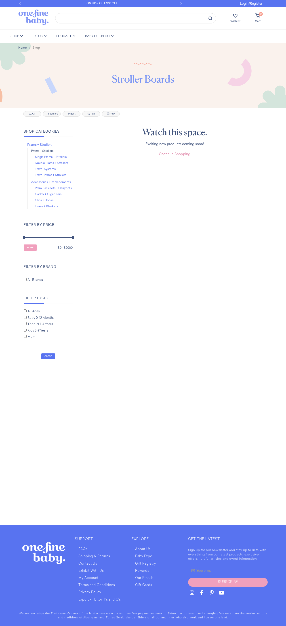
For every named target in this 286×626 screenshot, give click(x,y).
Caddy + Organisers (48, 194)
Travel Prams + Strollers (50, 175)
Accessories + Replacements (51, 182)
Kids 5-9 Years (37, 330)
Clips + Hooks (44, 200)
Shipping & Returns (94, 556)
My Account (88, 578)
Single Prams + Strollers (51, 157)
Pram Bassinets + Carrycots (53, 188)
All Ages (33, 311)
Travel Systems (45, 169)
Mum (31, 337)
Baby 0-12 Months (40, 318)
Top (92, 114)
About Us (143, 549)
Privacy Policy (89, 592)
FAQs (83, 549)
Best (73, 114)
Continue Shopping (174, 154)
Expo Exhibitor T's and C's (99, 599)
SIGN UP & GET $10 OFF (101, 3)
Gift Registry (145, 563)
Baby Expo (143, 556)
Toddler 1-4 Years (40, 324)
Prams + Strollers (39, 145)
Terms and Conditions (96, 585)
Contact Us (87, 563)
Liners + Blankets (46, 206)
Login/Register (251, 4)
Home (22, 47)
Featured (53, 114)
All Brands (35, 280)
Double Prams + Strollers (51, 163)
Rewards (142, 571)
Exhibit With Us (91, 571)
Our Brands (144, 578)
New (112, 114)
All (33, 114)
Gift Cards (143, 585)
